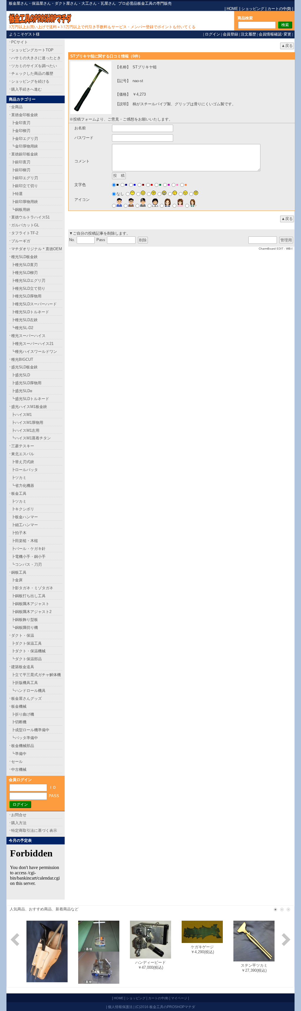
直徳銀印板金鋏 (24, 154)
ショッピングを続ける (30, 81)
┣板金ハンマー (24, 517)
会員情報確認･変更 (275, 34)
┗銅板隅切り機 (24, 627)
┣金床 (17, 580)
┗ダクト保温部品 (26, 659)
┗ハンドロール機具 (28, 690)
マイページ (179, 998)
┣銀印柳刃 (20, 170)
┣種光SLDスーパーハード (34, 304)
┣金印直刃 (20, 123)
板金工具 (18, 493)
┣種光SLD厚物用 (26, 296)
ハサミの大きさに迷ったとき (36, 58)
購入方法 (18, 823)
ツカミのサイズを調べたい (34, 66)
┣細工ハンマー (24, 525)
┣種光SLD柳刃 (24, 272)
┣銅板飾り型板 (24, 619)
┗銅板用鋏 (20, 209)
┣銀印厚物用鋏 (24, 201)
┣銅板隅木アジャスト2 (31, 611)
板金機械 (18, 706)
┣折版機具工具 (24, 682)
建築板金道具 (22, 667)
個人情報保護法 (120, 1007)
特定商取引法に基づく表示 (34, 830)
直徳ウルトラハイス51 (30, 217)
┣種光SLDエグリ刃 (28, 280)
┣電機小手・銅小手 (28, 556)
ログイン (212, 34)
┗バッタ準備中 (24, 738)
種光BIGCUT (22, 359)
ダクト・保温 (22, 635)
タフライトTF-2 (24, 233)
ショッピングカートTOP (32, 50)
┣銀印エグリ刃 (24, 178)
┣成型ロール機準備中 (30, 730)
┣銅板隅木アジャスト (30, 604)
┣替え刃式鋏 (22, 462)
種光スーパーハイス (28, 335)
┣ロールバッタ (24, 470)
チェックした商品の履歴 (32, 73)
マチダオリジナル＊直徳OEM (36, 249)
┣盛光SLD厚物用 (26, 383)
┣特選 (17, 194)
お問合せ (18, 815)
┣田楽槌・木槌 (24, 540)
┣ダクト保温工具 (26, 643)
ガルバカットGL (25, 225)
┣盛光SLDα (21, 391)
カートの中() (279, 8)
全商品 (17, 107)
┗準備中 (18, 753)
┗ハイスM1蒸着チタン (31, 438)
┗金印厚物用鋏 (24, 146)
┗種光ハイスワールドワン (34, 351)
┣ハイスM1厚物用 (27, 422)
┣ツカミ (18, 477)
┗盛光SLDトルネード (30, 399)
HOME (232, 8)
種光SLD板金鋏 (24, 257)
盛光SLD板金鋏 (24, 367)
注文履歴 (248, 34)
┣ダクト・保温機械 (28, 651)
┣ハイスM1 (21, 414)
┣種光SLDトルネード (30, 312)
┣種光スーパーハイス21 (32, 343)
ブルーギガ (20, 241)
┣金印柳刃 (20, 130)
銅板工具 (18, 572)
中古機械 (18, 769)
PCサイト (19, 42)
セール (17, 761)
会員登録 (230, 34)
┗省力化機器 (22, 485)
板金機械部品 (22, 746)
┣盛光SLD (20, 375)
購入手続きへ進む (26, 89)
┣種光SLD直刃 (24, 265)
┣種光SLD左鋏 (24, 320)
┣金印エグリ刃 (24, 138)
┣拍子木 (18, 533)
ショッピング (252, 8)
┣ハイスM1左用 (25, 430)
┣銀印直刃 (20, 162)
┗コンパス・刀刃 (26, 564)
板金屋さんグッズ (26, 698)
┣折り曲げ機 (22, 714)
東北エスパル (22, 454)
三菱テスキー (22, 446)
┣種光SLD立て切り (28, 288)
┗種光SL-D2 (22, 328)
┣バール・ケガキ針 (28, 548)
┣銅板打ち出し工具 (28, 596)
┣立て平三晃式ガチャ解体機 (36, 675)
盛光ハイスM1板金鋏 (29, 406)
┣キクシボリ (22, 509)
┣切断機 (18, 722)
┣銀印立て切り (24, 186)
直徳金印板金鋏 (24, 115)
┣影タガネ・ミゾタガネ (32, 588)
